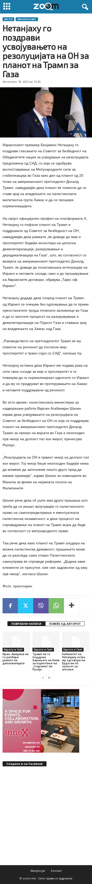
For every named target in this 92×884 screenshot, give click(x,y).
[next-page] (49, 678)
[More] (72, 605)
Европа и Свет (26, 19)
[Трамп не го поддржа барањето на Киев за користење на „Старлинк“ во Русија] (46, 641)
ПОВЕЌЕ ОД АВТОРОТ (65, 624)
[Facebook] (10, 605)
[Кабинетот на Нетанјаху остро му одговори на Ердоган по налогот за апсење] (75, 641)
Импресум (37, 871)
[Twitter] (25, 605)
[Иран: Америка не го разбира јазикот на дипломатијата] (16, 641)
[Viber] (41, 605)
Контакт (56, 871)
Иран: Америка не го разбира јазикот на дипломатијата (16, 658)
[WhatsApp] (56, 605)
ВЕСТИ (8, 19)
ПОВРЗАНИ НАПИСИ (26, 624)
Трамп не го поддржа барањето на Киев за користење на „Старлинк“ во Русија (46, 661)
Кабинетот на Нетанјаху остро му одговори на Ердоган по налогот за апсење (73, 661)
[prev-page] (42, 678)
